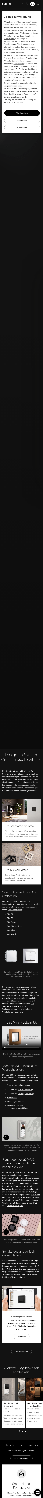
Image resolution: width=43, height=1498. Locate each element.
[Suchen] (21, 3)
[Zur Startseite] (6, 4)
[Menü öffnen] (38, 4)
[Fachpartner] (27, 4)
